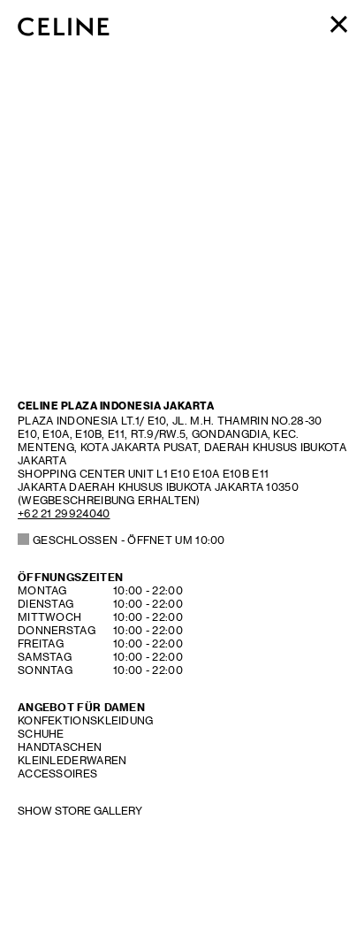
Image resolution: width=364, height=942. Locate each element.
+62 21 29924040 (64, 513)
